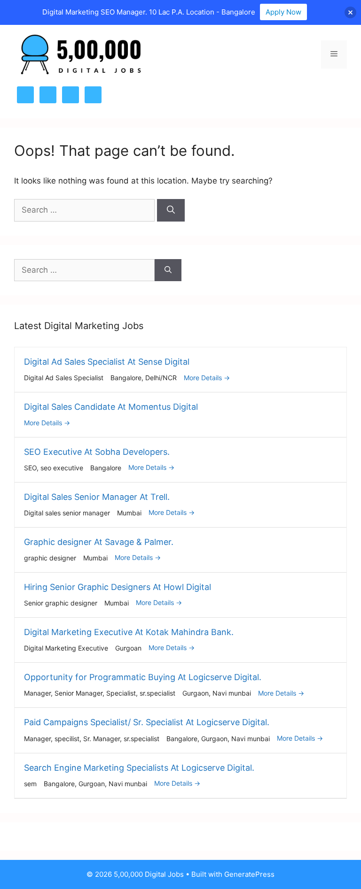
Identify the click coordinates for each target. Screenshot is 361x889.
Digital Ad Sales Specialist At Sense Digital (106, 362)
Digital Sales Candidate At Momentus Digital (111, 407)
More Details (204, 378)
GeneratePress (249, 874)
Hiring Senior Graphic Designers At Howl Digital (117, 587)
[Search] (171, 210)
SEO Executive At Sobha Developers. (97, 452)
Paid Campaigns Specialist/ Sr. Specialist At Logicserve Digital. (146, 722)
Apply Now (283, 12)
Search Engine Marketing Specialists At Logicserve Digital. (139, 768)
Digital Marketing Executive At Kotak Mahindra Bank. (129, 632)
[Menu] (334, 54)
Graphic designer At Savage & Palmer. (98, 542)
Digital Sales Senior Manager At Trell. (97, 497)
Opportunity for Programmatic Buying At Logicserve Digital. (142, 677)
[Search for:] (85, 210)
